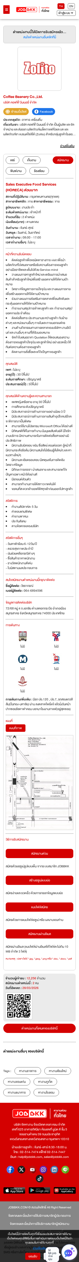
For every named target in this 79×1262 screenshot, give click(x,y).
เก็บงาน (31, 160)
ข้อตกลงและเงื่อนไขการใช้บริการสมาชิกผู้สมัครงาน (39, 1223)
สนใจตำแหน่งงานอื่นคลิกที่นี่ (39, 37)
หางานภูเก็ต (45, 1081)
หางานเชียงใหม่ (57, 1071)
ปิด (49, 1256)
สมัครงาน (63, 160)
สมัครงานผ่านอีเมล (39, 934)
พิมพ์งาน (16, 171)
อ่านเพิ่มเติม (39, 1248)
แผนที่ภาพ (15, 728)
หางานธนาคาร (17, 1092)
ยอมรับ (33, 1256)
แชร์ (12, 160)
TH (61, 6)
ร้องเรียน (39, 171)
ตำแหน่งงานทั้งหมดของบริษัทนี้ (39, 1028)
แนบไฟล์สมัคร (39, 907)
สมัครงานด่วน (39, 853)
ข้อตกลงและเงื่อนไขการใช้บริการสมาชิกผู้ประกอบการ (39, 1215)
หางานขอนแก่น (17, 1081)
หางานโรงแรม (46, 1092)
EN (71, 6)
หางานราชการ (27, 1071)
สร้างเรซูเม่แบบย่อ (39, 880)
